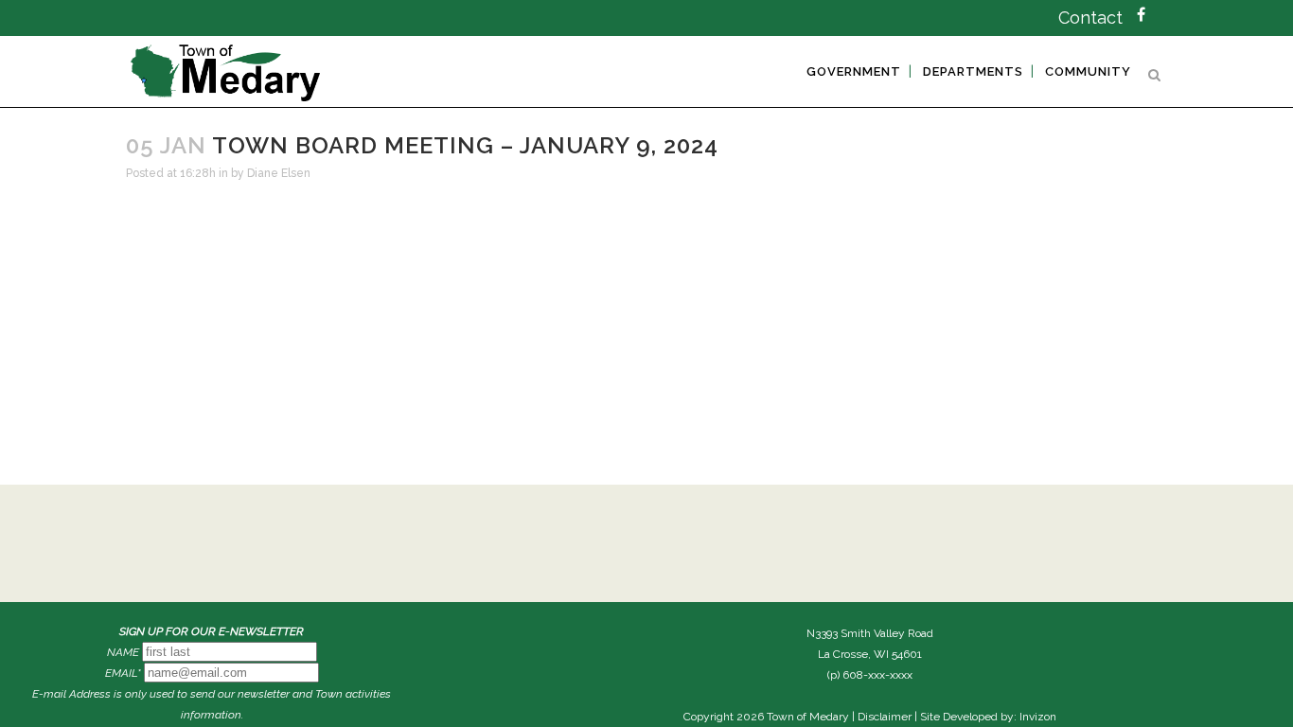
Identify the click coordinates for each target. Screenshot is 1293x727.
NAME (123, 652)
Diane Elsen (278, 173)
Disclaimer (885, 716)
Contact (1090, 17)
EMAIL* (123, 673)
